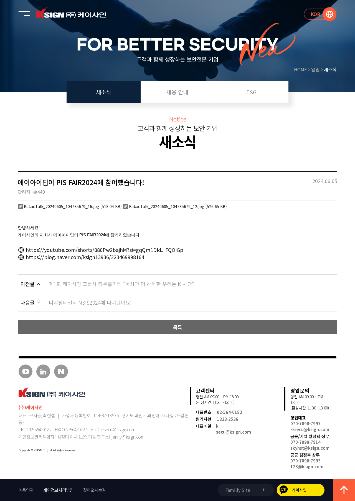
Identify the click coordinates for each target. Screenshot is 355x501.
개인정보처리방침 (58, 490)
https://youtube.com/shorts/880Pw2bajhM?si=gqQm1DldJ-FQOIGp (103, 249)
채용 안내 (177, 92)
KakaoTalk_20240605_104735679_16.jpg (72, 206)
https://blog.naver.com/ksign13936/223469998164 (84, 256)
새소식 (330, 69)
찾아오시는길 (94, 490)
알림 (315, 69)
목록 (177, 327)
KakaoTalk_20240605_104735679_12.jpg (177, 206)
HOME (300, 69)
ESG (251, 92)
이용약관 (26, 490)
